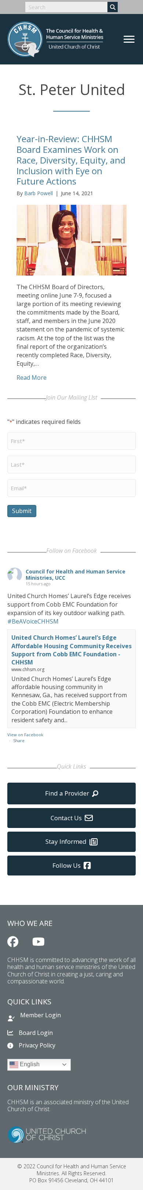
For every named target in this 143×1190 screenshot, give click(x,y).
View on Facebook (25, 734)
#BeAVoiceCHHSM (33, 621)
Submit (22, 511)
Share (19, 740)
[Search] (112, 7)
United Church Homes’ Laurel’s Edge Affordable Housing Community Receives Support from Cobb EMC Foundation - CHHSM (71, 649)
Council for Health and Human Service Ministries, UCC (75, 574)
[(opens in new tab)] (46, 1134)
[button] (13, 942)
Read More (31, 377)
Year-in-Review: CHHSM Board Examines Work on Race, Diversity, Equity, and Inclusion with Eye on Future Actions (70, 160)
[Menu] (129, 39)
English (29, 1064)
